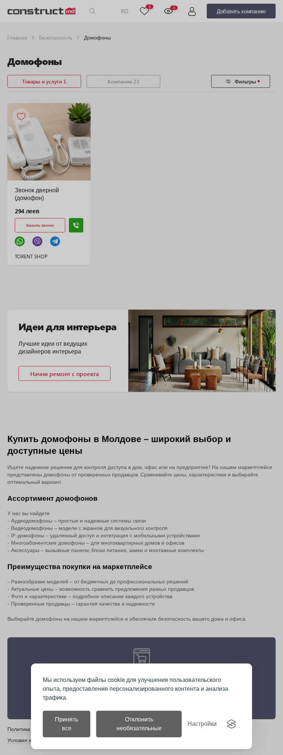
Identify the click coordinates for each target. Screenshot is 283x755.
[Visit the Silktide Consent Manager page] (231, 724)
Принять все (66, 723)
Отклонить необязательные (139, 723)
